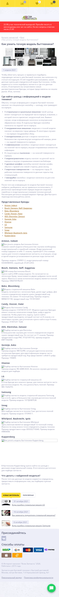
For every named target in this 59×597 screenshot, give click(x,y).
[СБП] (17, 550)
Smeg (7, 230)
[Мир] (6, 550)
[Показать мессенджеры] (51, 588)
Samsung (8, 227)
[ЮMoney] (49, 550)
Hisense (8, 222)
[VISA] (39, 550)
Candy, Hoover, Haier (14, 213)
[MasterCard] (28, 550)
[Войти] (7, 3)
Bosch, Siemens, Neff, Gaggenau (18, 208)
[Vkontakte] (4, 538)
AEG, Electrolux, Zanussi (15, 216)
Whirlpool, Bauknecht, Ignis (16, 233)
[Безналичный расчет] (17, 555)
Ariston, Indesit (11, 205)
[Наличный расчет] (6, 555)
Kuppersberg (10, 235)
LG (6, 224)
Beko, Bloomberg (12, 211)
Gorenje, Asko (10, 219)
